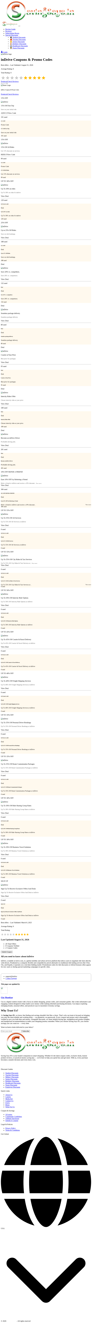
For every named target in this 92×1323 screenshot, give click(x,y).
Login (5, 52)
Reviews (8, 31)
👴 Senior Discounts (17, 42)
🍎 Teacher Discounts (18, 39)
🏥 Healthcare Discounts (19, 46)
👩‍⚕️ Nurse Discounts (17, 48)
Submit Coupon (7, 952)
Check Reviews (13, 81)
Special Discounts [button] (11, 35)
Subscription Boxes (12, 33)
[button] (46, 1228)
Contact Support (11, 978)
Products (4, 81)
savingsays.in (11, 1321)
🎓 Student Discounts (17, 37)
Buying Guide (10, 29)
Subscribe (26, 1031)
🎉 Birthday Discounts (18, 44)
